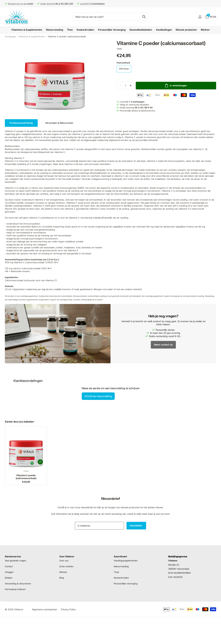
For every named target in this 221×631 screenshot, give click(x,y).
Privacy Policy (68, 609)
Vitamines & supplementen (31, 36)
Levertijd (92, 3)
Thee (70, 29)
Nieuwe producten (186, 29)
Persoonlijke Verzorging (112, 29)
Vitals (119, 48)
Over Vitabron (66, 556)
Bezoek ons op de (20, 3)
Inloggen (9, 572)
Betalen (8, 577)
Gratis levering (56, 3)
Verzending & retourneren (18, 583)
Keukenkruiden (85, 29)
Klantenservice (13, 556)
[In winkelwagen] (40, 462)
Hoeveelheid (123, 62)
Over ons (64, 560)
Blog (61, 577)
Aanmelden (136, 525)
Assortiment (120, 556)
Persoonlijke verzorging (126, 583)
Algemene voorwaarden (44, 609)
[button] (130, 85)
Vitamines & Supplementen (26, 29)
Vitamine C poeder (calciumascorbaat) (26, 477)
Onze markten (66, 566)
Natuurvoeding (54, 29)
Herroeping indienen (15, 589)
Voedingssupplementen (126, 560)
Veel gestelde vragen (15, 560)
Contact (9, 566)
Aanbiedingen (164, 29)
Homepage (10, 36)
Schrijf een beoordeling (98, 396)
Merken (205, 29)
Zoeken (143, 17)
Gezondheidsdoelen (140, 29)
